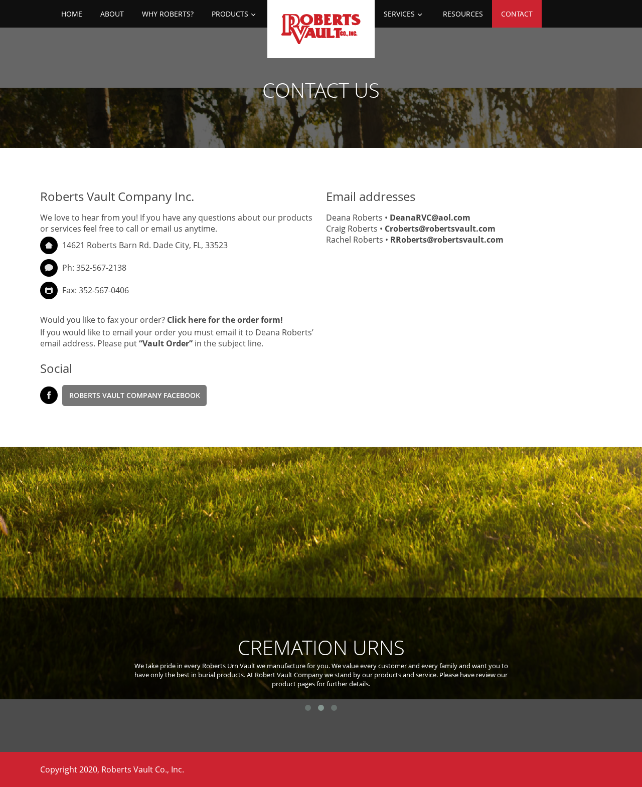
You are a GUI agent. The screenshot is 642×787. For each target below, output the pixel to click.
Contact (517, 14)
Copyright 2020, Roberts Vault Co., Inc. (112, 769)
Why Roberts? (168, 14)
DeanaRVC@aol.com (430, 217)
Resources (463, 14)
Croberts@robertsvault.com (440, 228)
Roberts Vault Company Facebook (134, 395)
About (112, 14)
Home (71, 14)
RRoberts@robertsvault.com (447, 239)
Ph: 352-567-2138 (93, 267)
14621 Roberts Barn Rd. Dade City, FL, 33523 (145, 245)
